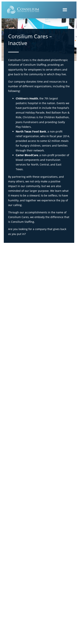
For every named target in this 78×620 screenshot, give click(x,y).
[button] (65, 9)
